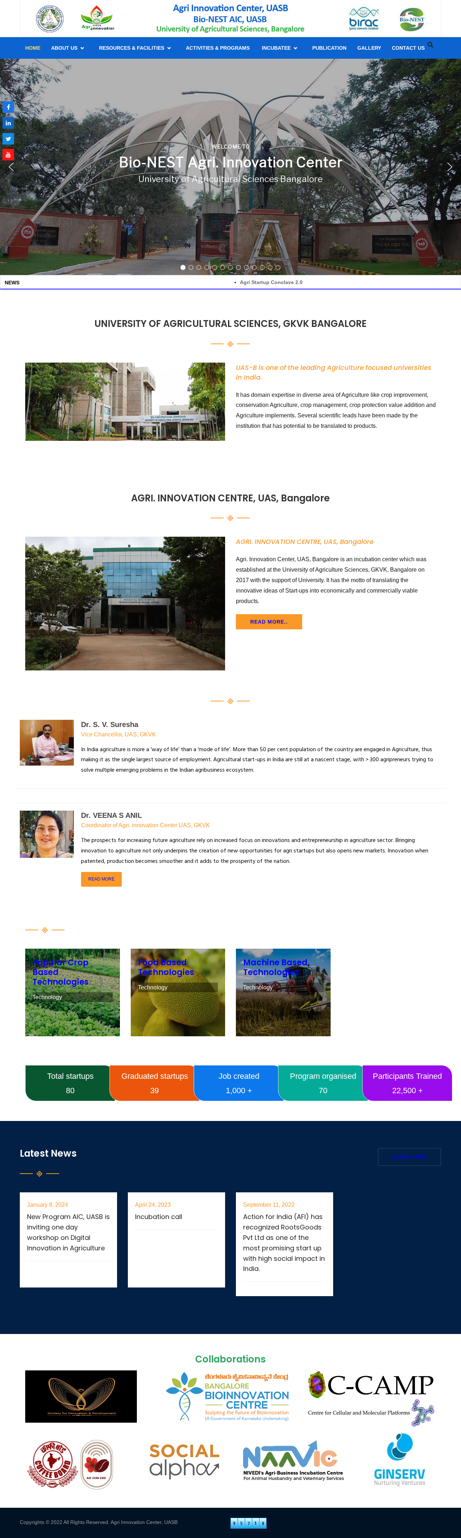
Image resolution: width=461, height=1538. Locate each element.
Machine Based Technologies (283, 986)
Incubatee (276, 48)
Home (32, 48)
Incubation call (158, 1207)
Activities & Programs (218, 48)
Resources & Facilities (131, 48)
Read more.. (269, 622)
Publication (329, 48)
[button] (11, 167)
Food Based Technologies (178, 986)
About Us (64, 48)
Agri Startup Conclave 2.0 (207, 282)
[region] (230, 167)
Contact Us (408, 48)
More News (409, 1157)
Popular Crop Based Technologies (72, 986)
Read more (101, 879)
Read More (42, 1254)
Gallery (369, 48)
